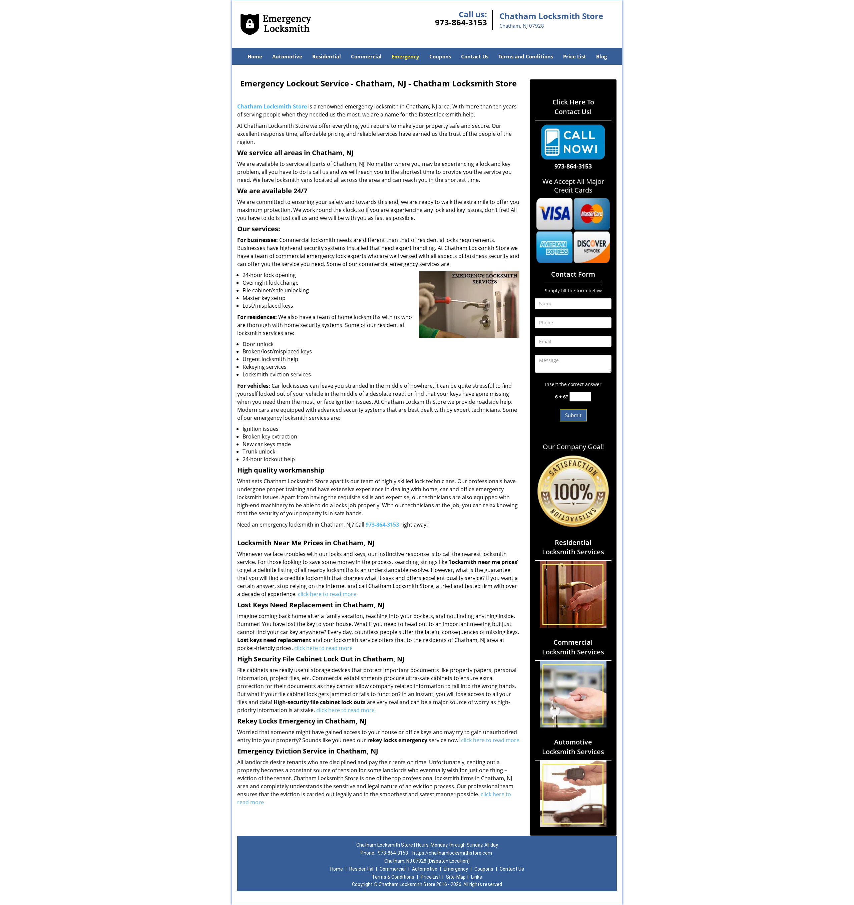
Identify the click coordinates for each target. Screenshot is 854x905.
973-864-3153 (461, 22)
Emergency (405, 56)
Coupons (440, 56)
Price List (574, 56)
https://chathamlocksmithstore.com (452, 853)
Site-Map (456, 877)
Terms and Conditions (525, 56)
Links (476, 877)
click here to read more (327, 594)
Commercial (366, 56)
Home (255, 56)
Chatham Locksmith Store (272, 106)
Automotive (287, 56)
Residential (326, 56)
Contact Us (474, 56)
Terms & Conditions (393, 877)
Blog (601, 56)
